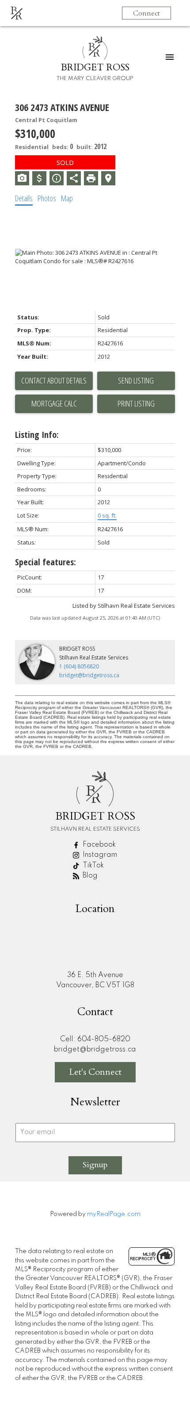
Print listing (136, 403)
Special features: (45, 562)
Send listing (136, 380)
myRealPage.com (114, 1214)
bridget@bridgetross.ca (89, 675)
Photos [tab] (47, 198)
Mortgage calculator (54, 404)
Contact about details (54, 380)
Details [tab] (24, 198)
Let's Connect (95, 1072)
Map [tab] (67, 198)
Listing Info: (37, 435)
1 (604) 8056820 (79, 666)
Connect (146, 13)
